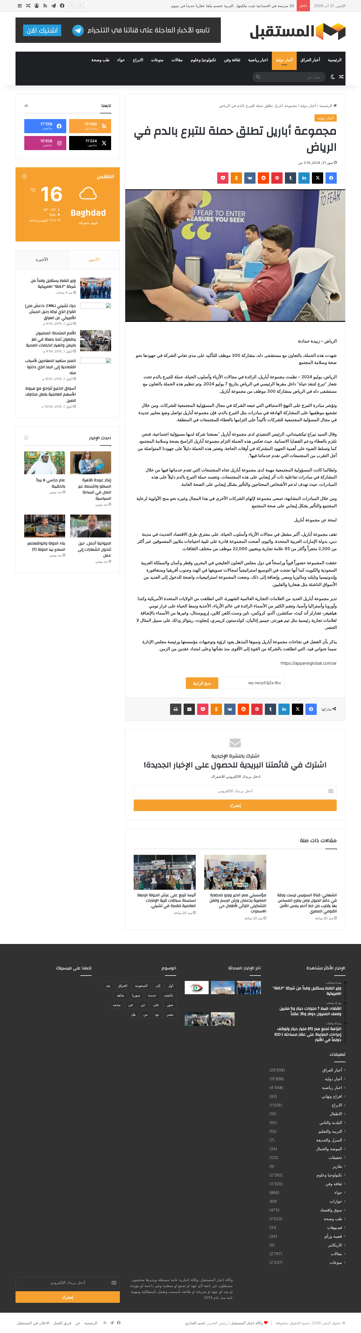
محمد (116, 1005)
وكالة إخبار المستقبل (247, 1323)
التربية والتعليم (330, 1131)
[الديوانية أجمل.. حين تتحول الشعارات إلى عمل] (90, 526)
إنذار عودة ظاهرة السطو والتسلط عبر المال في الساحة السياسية (94, 489)
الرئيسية (335, 60)
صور (170, 1005)
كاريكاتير (335, 1245)
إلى (157, 985)
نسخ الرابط (202, 683)
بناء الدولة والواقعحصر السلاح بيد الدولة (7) (46, 546)
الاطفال (336, 1114)
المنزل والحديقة (329, 1140)
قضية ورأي (333, 1236)
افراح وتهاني (332, 1096)
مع (157, 1014)
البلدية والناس (331, 1122)
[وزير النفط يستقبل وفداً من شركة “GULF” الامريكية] (95, 288)
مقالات (177, 60)
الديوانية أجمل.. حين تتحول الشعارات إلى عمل (94, 549)
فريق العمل (62, 1323)
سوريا (136, 995)
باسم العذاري (195, 1323)
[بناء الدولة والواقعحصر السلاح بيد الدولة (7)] (44, 526)
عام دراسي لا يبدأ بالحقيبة (50, 483)
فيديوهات (334, 1227)
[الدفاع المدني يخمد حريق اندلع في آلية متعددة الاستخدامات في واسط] (223, 1003)
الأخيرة (42, 259)
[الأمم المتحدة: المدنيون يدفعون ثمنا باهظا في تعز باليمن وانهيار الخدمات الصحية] (95, 340)
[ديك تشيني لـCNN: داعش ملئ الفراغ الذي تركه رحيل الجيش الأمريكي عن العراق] (95, 313)
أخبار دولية (284, 60)
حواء (121, 60)
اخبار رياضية (258, 60)
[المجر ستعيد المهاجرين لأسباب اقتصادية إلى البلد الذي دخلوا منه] (95, 368)
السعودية (141, 985)
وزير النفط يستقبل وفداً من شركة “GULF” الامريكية (53, 284)
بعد (108, 985)
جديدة (152, 995)
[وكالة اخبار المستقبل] (293, 31)
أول (170, 985)
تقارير (337, 1166)
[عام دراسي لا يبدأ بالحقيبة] (44, 463)
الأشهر (94, 259)
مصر (170, 1014)
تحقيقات (335, 1157)
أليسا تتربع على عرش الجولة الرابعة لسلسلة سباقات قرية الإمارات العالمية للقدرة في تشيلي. (166, 900)
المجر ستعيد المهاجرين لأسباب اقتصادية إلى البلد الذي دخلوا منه (50, 367)
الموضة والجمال (329, 1149)
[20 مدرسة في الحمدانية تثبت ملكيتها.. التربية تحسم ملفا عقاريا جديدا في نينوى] (249, 1003)
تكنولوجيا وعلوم (203, 60)
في (130, 1005)
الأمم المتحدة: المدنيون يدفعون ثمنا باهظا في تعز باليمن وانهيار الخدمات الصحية (51, 339)
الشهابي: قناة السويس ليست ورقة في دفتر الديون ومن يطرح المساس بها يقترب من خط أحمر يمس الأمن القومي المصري (307, 903)
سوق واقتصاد (331, 1210)
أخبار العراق (310, 60)
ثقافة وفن (232, 60)
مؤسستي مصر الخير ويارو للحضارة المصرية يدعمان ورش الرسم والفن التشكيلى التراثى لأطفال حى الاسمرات (238, 903)
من (145, 1014)
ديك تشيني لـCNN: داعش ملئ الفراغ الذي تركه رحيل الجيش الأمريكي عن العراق (50, 312)
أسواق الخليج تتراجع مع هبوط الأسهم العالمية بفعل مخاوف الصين (50, 394)
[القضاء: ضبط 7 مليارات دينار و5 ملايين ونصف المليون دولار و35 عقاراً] (223, 987)
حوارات (336, 1201)
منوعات (157, 60)
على (156, 1005)
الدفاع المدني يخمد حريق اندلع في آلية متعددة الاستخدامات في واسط (239, 5)
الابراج (138, 60)
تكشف (168, 995)
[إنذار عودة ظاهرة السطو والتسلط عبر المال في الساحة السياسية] (90, 463)
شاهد (120, 995)
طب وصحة (100, 60)
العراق (122, 985)
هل (133, 1014)
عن (143, 1005)
